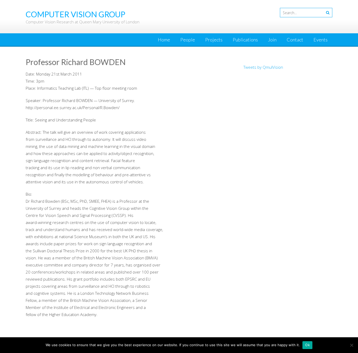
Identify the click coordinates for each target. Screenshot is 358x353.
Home (164, 39)
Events (320, 39)
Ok (307, 345)
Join (272, 39)
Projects (214, 39)
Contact (295, 39)
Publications (245, 39)
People (187, 39)
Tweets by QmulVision (263, 67)
